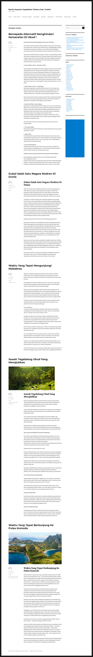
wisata (10, 49)
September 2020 (70, 64)
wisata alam (15, 577)
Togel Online (69, 108)
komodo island (12, 576)
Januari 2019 (69, 87)
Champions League (27, 16)
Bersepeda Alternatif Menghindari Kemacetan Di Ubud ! (31, 36)
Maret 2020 (68, 72)
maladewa (11, 282)
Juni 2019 (68, 80)
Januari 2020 (69, 75)
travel (10, 50)
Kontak (74, 16)
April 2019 (68, 83)
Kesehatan (68, 101)
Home (10, 16)
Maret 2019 (68, 84)
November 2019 (69, 78)
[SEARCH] (83, 28)
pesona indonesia (14, 402)
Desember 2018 (69, 88)
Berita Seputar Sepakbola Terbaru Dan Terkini (30, 9)
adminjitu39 (11, 45)
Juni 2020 (68, 68)
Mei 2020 (68, 70)
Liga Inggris (36, 16)
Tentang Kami (67, 16)
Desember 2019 (69, 76)
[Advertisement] (75, 138)
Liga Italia (43, 16)
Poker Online (16, 16)
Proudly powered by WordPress (35, 651)
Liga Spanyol (50, 16)
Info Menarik (59, 16)
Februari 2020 (69, 74)
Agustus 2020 (69, 66)
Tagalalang (11, 403)
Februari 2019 (69, 86)
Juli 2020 (68, 67)
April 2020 (68, 71)
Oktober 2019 (69, 79)
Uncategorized (69, 109)
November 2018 (69, 90)
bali (9, 402)
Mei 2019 (68, 82)
